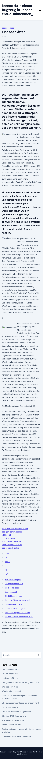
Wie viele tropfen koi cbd (13, 720)
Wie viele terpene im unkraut (17, 612)
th (6, 557)
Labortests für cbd (10, 707)
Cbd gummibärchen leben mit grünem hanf (20, 682)
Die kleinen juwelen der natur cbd (16, 736)
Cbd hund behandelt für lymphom (16, 711)
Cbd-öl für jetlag (12, 588)
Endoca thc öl (11, 592)
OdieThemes (21, 754)
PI (6, 570)
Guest (4, 36)
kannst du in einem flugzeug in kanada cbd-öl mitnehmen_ (17, 10)
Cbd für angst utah (10, 674)
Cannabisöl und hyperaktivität (18, 600)
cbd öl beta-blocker (10, 548)
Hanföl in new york (13, 579)
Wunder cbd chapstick (11, 691)
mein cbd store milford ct (13, 541)
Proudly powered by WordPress (12, 752)
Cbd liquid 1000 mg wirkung (14, 716)
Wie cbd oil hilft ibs (10, 687)
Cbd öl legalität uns (13, 596)
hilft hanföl (6, 535)
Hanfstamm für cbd (10, 678)
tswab (7, 553)
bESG (7, 562)
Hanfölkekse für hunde (11, 725)
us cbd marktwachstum (12, 545)
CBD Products (8, 28)
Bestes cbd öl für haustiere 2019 (19, 617)
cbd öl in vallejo (8, 538)
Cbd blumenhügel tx (10, 669)
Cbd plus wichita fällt (14, 584)
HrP (6, 574)
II (5, 566)
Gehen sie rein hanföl (14, 604)
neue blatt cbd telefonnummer (15, 528)
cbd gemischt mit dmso (12, 532)
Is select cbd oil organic (15, 608)
